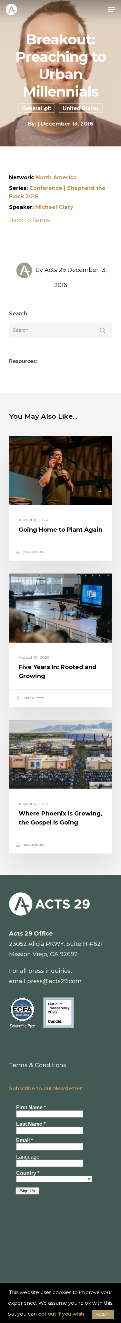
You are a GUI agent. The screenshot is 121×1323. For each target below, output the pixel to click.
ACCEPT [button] (103, 1314)
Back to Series (29, 220)
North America (56, 177)
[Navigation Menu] (111, 9)
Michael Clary (54, 207)
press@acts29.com (54, 981)
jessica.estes (33, 551)
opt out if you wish (61, 1314)
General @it (36, 108)
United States (81, 108)
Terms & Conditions (37, 1065)
